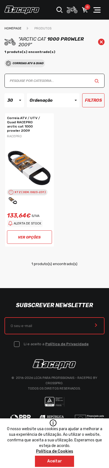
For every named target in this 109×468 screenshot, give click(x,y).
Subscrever (96, 325)
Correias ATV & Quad (28, 63)
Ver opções (29, 237)
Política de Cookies (54, 451)
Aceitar (54, 461)
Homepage (13, 28)
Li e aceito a (56, 344)
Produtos (42, 28)
